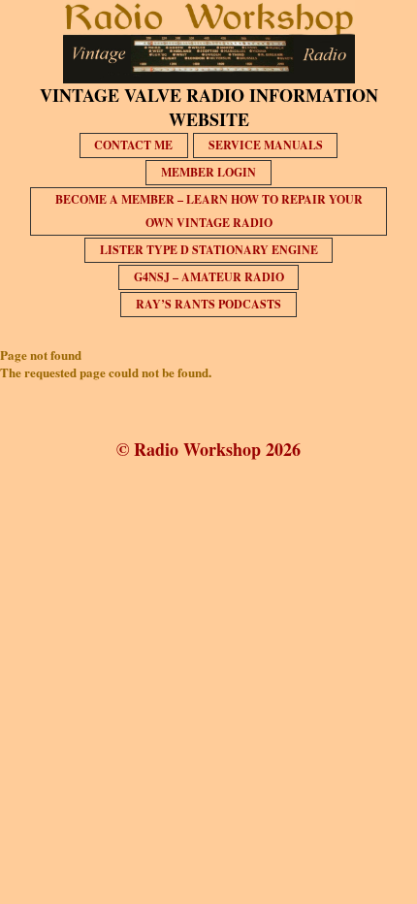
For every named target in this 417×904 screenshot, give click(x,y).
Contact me (133, 145)
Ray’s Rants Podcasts (208, 304)
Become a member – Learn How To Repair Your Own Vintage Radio (209, 211)
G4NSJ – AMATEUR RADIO (209, 277)
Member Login (208, 172)
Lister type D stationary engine (209, 250)
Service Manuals (265, 145)
